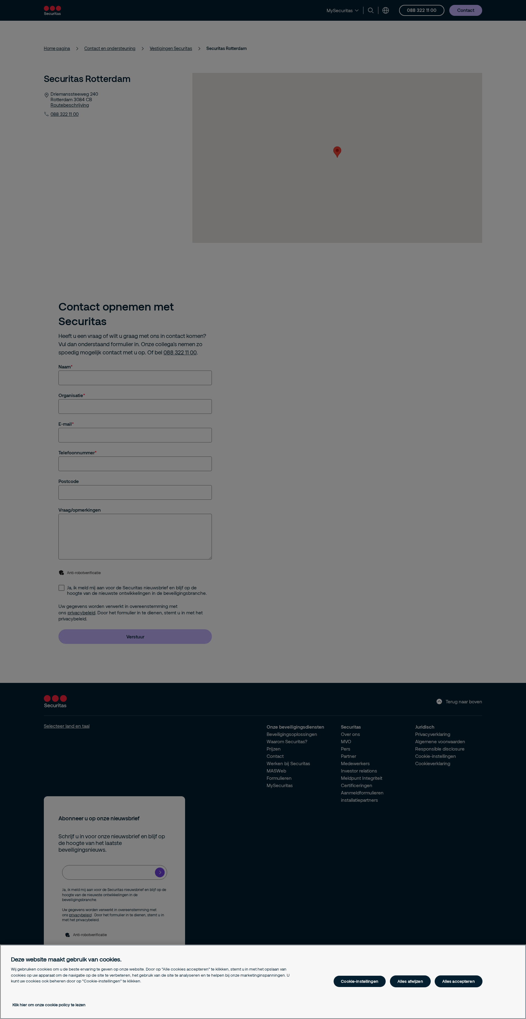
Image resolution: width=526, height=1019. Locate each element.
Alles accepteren (458, 981)
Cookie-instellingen (359, 981)
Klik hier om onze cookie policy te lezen (49, 1004)
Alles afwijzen (410, 981)
